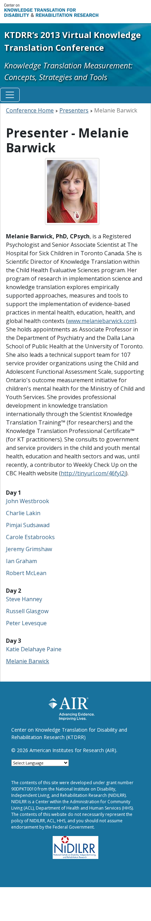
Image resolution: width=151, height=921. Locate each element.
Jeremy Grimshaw (29, 549)
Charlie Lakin (23, 513)
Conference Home (30, 110)
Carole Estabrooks (30, 537)
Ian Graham (21, 561)
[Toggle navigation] (10, 95)
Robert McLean (26, 573)
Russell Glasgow (27, 611)
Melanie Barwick (27, 661)
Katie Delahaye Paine (33, 649)
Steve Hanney (24, 599)
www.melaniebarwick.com (101, 321)
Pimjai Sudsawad (28, 525)
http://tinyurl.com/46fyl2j (93, 473)
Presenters (73, 110)
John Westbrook (27, 501)
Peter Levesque (26, 623)
